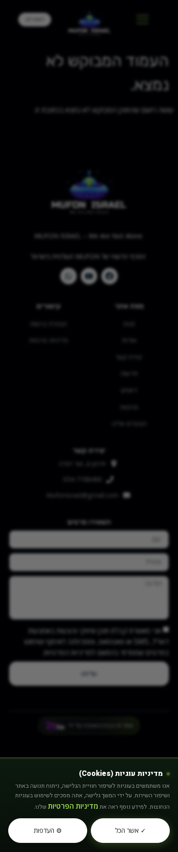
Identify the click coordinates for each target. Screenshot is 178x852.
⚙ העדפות (48, 830)
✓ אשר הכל (130, 830)
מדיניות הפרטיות (73, 806)
